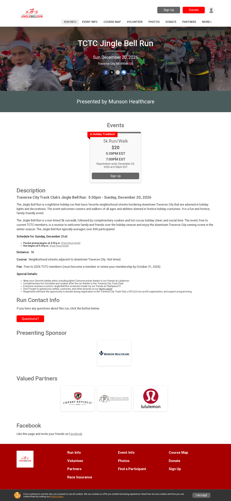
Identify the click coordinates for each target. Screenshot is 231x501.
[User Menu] (211, 10)
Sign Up (169, 10)
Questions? (30, 319)
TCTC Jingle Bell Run (115, 43)
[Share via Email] (117, 72)
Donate (194, 10)
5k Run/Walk (115, 141)
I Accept (201, 495)
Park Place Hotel (70, 243)
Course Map (112, 21)
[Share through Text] (123, 72)
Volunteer (135, 21)
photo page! (105, 288)
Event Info (90, 21)
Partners (189, 21)
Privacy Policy (56, 496)
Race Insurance (79, 477)
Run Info (70, 21)
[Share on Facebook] (105, 72)
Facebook (75, 434)
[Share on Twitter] (111, 72)
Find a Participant (132, 469)
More (206, 21)
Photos (154, 21)
